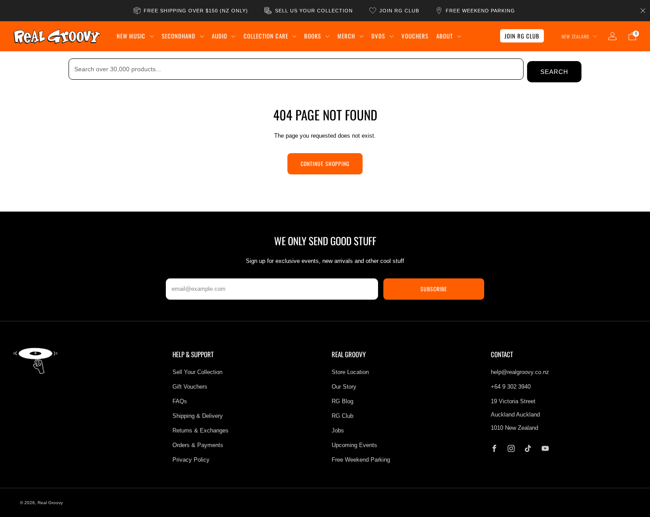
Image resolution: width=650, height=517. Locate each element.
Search (554, 71)
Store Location (350, 372)
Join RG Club (522, 35)
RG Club (342, 416)
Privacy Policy (191, 459)
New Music (131, 35)
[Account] (612, 36)
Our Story (344, 386)
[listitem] (191, 10)
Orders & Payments (197, 445)
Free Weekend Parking (361, 459)
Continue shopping (325, 163)
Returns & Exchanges (200, 430)
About (444, 35)
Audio (219, 35)
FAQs (179, 401)
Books (312, 35)
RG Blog (342, 401)
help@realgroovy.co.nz (520, 372)
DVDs (378, 35)
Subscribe (434, 289)
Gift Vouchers (189, 386)
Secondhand (178, 35)
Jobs (338, 430)
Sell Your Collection (197, 372)
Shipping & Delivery (197, 416)
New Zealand (575, 36)
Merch (346, 35)
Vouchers (414, 35)
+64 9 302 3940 (511, 386)
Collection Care (266, 35)
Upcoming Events (354, 445)
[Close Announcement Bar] (643, 10)
